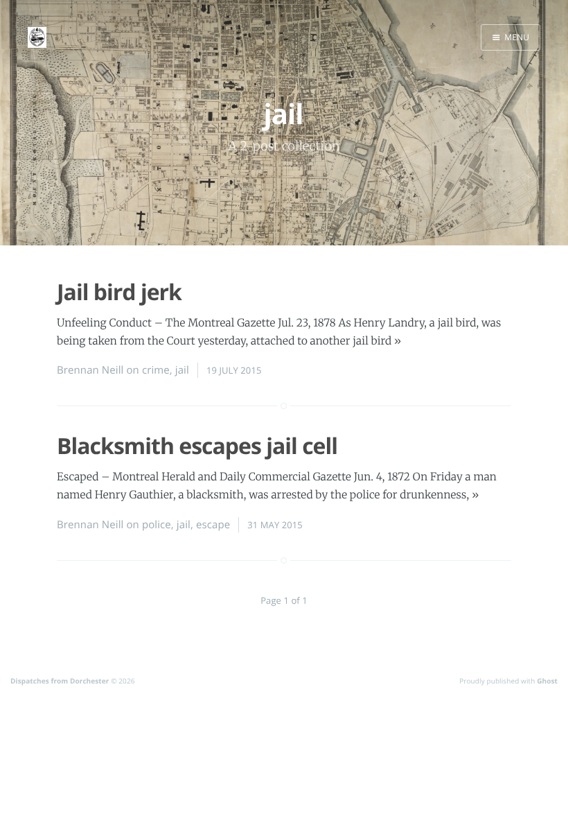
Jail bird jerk (119, 292)
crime (156, 370)
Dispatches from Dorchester (59, 681)
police (156, 525)
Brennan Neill (90, 370)
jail (182, 370)
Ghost (547, 681)
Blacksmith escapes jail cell (197, 446)
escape (213, 525)
